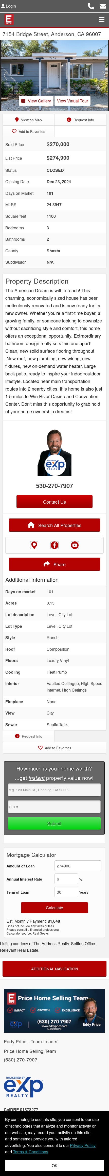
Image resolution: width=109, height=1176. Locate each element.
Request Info (83, 119)
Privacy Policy (83, 1145)
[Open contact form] (103, 5)
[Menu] (102, 19)
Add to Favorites (31, 131)
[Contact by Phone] (91, 5)
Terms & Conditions (30, 1152)
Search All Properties (59, 525)
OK (55, 1165)
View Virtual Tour (72, 101)
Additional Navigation (54, 968)
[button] (5, 75)
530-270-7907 (54, 485)
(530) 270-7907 (21, 1059)
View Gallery (39, 101)
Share (59, 564)
